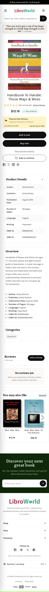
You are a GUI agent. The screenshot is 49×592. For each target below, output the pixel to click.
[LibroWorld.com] (24, 501)
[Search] (43, 18)
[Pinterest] (18, 164)
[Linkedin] (13, 164)
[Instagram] (15, 549)
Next (42, 417)
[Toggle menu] (5, 10)
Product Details (16, 179)
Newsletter (29, 581)
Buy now (24, 143)
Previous (3, 417)
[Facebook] (4, 164)
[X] (8, 164)
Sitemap (18, 581)
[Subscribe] (43, 483)
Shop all (42, 395)
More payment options (24, 151)
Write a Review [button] (39, 105)
